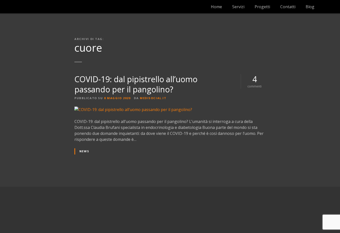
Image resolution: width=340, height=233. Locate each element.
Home (216, 6)
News (84, 151)
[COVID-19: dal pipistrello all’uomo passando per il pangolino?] (133, 109)
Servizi (238, 6)
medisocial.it (153, 98)
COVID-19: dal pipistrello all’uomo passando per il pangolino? (135, 84)
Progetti (262, 6)
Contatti (287, 6)
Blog (310, 6)
